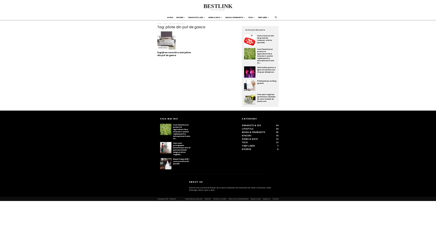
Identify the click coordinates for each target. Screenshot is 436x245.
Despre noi (266, 199)
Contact (276, 199)
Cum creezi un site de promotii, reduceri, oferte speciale (265, 39)
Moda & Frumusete (234, 17)
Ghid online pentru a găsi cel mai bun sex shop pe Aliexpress (266, 69)
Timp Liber (262, 17)
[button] (276, 18)
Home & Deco (214, 17)
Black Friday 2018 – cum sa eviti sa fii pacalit (181, 161)
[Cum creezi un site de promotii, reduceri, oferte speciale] (249, 40)
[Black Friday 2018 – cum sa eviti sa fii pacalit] (165, 163)
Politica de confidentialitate (238, 199)
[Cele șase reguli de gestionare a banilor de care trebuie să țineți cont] (249, 99)
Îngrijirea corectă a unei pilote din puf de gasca (174, 54)
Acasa (170, 17)
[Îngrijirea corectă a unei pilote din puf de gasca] (175, 40)
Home (159, 24)
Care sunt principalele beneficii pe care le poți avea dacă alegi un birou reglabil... (182, 149)
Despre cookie (256, 199)
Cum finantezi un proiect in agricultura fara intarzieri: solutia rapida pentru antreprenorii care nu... (265, 56)
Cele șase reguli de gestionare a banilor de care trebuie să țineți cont (266, 97)
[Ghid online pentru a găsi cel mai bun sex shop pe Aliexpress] (249, 72)
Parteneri (207, 199)
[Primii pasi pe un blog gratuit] (249, 85)
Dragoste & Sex (195, 17)
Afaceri (179, 17)
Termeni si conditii (219, 199)
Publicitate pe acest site (193, 199)
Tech (250, 17)
